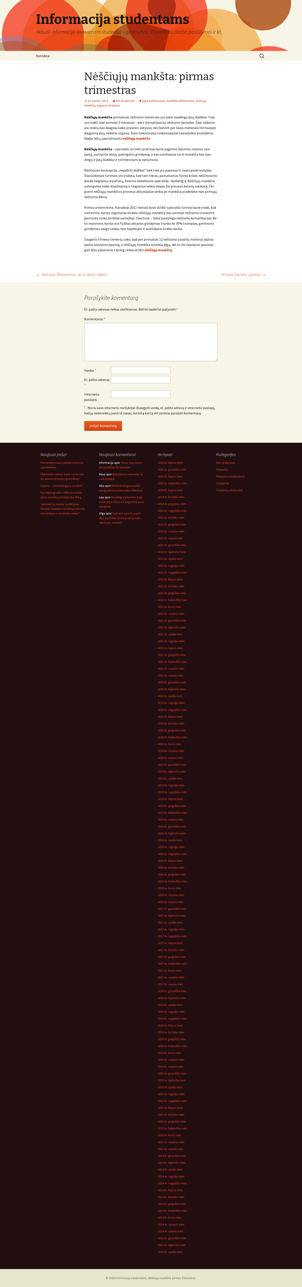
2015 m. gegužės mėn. (172, 1121)
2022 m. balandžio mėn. (173, 600)
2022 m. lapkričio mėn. (172, 552)
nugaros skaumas (108, 105)
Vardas (90, 370)
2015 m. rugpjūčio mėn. (172, 1101)
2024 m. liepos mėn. (170, 490)
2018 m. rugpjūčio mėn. (172, 854)
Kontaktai (43, 56)
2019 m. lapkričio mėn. (172, 771)
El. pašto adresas (97, 382)
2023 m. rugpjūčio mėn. (172, 511)
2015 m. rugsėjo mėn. (171, 1094)
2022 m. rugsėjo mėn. (171, 566)
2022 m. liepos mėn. (170, 579)
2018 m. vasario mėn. (171, 895)
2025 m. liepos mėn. (170, 476)
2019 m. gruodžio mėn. (172, 765)
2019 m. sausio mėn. (171, 819)
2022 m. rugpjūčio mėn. (172, 572)
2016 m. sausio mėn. (171, 1067)
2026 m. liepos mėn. (170, 463)
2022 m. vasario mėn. (171, 614)
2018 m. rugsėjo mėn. (171, 847)
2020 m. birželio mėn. (171, 723)
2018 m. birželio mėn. (171, 868)
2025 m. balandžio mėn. (173, 483)
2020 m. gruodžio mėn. (172, 682)
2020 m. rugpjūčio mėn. (172, 710)
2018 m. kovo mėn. (170, 888)
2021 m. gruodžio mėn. (172, 620)
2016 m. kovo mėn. (170, 1053)
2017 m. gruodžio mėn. (172, 909)
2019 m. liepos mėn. (170, 799)
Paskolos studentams (230, 476)
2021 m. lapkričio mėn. (172, 627)
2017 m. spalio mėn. (170, 922)
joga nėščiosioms (153, 101)
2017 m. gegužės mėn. (172, 957)
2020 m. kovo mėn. (170, 744)
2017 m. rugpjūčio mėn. (172, 936)
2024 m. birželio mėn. (171, 497)
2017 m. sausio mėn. (171, 984)
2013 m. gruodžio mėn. (172, 1238)
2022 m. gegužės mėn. (172, 593)
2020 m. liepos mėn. (170, 717)
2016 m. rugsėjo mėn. (171, 1012)
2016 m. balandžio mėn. (173, 1046)
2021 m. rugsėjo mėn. (171, 641)
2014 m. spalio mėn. (170, 1169)
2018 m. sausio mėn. (171, 902)
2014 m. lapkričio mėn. (172, 1163)
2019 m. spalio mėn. (170, 778)
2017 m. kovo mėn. (170, 970)
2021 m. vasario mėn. (171, 669)
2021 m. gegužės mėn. (172, 655)
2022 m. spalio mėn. (170, 559)
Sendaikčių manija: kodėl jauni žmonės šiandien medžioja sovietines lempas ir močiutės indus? (62, 508)
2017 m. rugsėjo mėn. (171, 929)
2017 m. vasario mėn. (171, 977)
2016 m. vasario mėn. (171, 1060)
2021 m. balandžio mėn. (173, 662)
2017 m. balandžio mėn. (173, 964)
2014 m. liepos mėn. (170, 1190)
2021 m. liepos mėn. (170, 648)
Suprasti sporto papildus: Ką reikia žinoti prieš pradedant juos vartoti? (120, 518)
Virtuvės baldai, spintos (243, 274)
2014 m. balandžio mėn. (173, 1211)
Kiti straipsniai (125, 101)
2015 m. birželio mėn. (171, 1115)
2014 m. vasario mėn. (171, 1224)
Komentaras (94, 319)
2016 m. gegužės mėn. (172, 1039)
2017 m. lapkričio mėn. (172, 916)
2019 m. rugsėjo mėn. (171, 785)
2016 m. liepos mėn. (170, 1025)
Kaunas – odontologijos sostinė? (61, 486)
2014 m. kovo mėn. (170, 1217)
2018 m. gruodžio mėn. (172, 826)
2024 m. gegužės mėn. (172, 504)
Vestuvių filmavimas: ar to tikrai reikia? (72, 274)
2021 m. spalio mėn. (170, 634)
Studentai (222, 483)
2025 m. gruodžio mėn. (172, 470)
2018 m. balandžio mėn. (173, 881)
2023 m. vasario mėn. (171, 531)
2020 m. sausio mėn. (171, 758)
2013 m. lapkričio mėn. (172, 1245)
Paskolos (222, 470)
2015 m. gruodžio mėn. (172, 1073)
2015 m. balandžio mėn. (173, 1128)
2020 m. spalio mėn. (170, 696)
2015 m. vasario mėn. (171, 1142)
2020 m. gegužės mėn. (172, 730)
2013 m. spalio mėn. (170, 1252)
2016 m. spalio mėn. (170, 1005)
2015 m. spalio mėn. (170, 1087)
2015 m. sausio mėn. (171, 1149)
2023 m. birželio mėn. (171, 518)
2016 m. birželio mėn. (171, 1032)
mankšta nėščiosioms (180, 101)
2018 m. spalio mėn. (170, 840)
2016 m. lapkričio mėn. (172, 998)
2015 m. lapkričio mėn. (172, 1080)
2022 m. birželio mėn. (171, 586)
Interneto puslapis (91, 397)
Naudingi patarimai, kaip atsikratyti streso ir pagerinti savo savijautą (121, 501)
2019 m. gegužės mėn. (172, 806)
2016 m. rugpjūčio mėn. (172, 1018)
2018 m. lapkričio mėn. (172, 833)
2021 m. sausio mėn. (171, 675)
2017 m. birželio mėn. (171, 950)
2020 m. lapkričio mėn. (172, 689)
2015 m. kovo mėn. (170, 1135)
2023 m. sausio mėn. (171, 538)
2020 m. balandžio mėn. (173, 737)
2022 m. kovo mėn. (170, 607)
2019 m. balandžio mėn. (173, 813)
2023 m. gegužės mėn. (172, 524)
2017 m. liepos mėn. (170, 943)
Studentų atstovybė (229, 490)
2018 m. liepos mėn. (170, 861)
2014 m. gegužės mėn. (172, 1204)
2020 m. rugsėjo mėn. (171, 703)
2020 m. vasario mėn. (171, 751)
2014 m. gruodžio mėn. (172, 1156)
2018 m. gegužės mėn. (172, 874)
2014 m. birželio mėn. (171, 1197)
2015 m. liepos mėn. (170, 1108)
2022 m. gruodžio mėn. (172, 545)
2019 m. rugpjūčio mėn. (172, 792)
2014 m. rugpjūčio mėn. (172, 1183)
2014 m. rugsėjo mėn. (171, 1176)
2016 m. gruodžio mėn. (172, 991)
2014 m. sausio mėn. (171, 1231)
